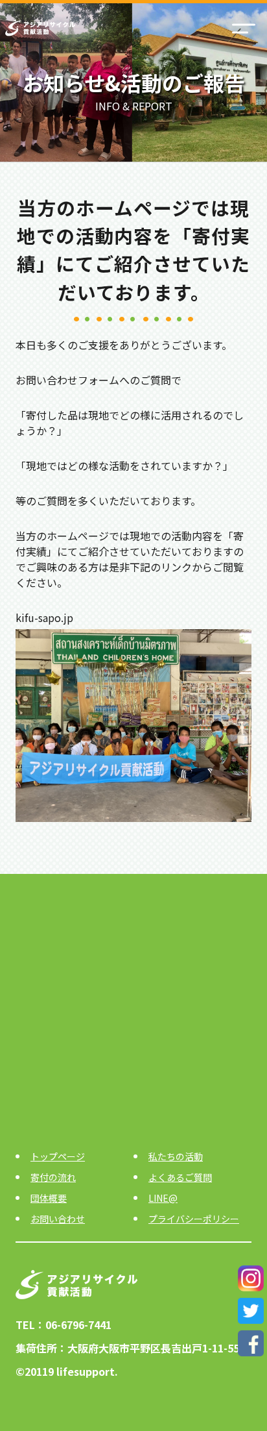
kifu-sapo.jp (44, 617)
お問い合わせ (57, 1218)
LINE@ (163, 1197)
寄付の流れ (53, 1177)
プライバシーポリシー (193, 1218)
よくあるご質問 (180, 1177)
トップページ (57, 1156)
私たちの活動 (175, 1156)
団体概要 (48, 1197)
